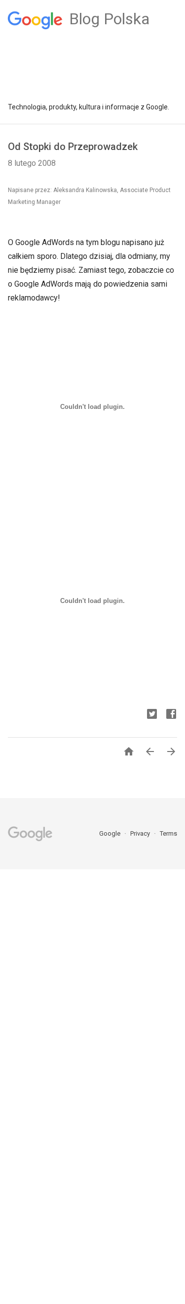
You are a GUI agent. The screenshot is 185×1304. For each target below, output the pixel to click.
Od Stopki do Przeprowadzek (73, 146)
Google (110, 833)
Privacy (140, 833)
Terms (168, 833)
